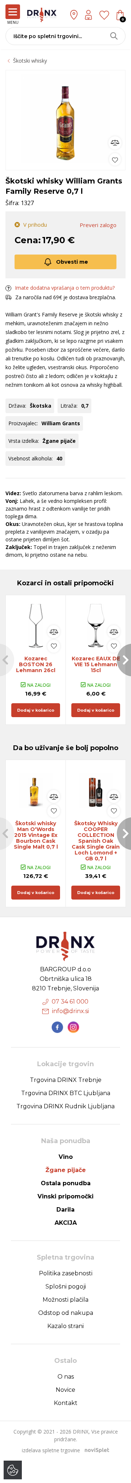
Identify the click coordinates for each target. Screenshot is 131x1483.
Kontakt (66, 1402)
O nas (65, 1376)
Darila (65, 1209)
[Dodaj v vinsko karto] (115, 159)
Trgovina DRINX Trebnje (66, 1079)
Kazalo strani (65, 1326)
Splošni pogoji (65, 1286)
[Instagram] (73, 1027)
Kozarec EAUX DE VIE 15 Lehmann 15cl (96, 664)
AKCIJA (66, 1222)
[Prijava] (88, 15)
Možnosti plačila (65, 1299)
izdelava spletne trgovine (51, 1450)
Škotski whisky (30, 60)
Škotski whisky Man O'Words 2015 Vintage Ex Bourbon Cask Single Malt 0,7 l (36, 835)
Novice (65, 1389)
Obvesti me (72, 262)
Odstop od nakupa (65, 1312)
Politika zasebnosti (65, 1273)
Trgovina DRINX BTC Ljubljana (65, 1093)
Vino (66, 1156)
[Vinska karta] (104, 14)
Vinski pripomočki (65, 1196)
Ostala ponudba (66, 1183)
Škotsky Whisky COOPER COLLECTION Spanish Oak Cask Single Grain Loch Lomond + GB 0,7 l (96, 841)
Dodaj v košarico (35, 710)
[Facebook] (57, 1027)
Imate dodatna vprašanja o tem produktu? (65, 287)
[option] (65, 118)
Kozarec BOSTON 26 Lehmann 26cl (35, 664)
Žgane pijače (65, 1170)
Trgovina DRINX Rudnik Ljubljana (65, 1106)
